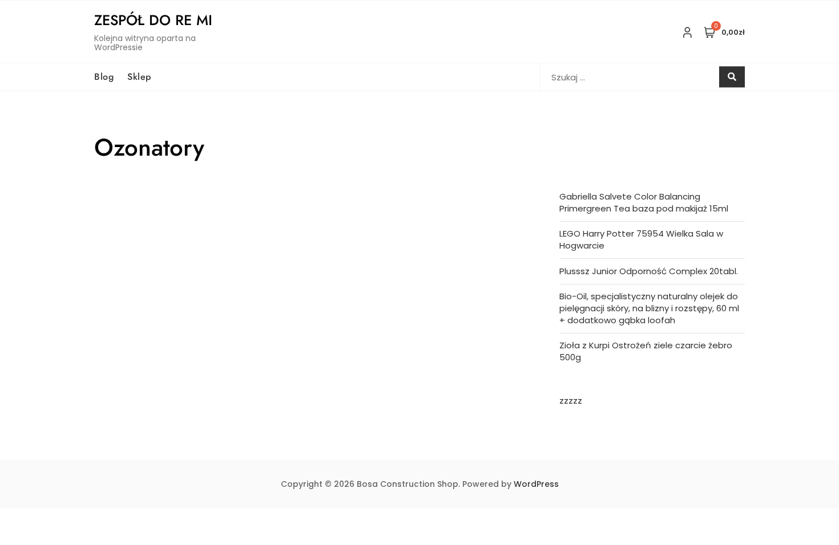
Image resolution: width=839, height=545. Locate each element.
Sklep (139, 76)
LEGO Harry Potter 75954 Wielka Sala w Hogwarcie (641, 239)
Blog (104, 76)
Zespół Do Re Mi (153, 20)
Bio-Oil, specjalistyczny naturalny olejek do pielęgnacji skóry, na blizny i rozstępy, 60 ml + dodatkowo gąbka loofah (649, 308)
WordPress (536, 484)
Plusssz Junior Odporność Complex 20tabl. (648, 271)
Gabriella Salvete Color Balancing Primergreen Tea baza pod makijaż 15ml (643, 202)
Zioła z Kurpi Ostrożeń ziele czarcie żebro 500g (645, 351)
